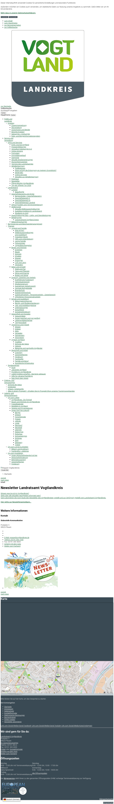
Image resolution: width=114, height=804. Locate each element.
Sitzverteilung (16, 127)
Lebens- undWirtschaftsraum (10, 394)
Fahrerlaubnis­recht (22, 282)
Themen (11, 226)
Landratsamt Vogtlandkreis (11, 736)
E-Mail (3, 749)
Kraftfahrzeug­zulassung (24, 280)
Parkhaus (15, 179)
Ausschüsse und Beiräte (20, 130)
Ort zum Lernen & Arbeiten (18, 447)
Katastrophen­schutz (23, 292)
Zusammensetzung (19, 125)
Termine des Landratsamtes (22, 164)
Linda (17, 423)
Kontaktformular (10, 713)
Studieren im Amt (21, 213)
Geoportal (15, 157)
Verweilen (18, 333)
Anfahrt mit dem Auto (12, 544)
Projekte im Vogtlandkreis (21, 372)
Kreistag (11, 123)
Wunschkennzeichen (19, 162)
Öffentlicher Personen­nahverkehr (27, 297)
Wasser (18, 258)
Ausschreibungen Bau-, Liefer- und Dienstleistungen (31, 215)
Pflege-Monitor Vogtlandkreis (22, 183)
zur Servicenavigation (12, 25)
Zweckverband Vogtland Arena (27, 220)
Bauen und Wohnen (19, 247)
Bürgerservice (9, 778)
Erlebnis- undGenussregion (9, 381)
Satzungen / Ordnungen (20, 134)
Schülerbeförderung (22, 312)
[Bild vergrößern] (31, 588)
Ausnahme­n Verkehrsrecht (25, 286)
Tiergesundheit (20, 322)
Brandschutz (20, 290)
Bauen (17, 252)
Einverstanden (13, 17)
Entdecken (12, 387)
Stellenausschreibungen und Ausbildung (24, 233)
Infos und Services (15, 142)
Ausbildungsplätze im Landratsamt (28, 211)
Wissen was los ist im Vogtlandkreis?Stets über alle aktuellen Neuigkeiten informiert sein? (21, 494)
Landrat (14, 190)
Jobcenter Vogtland (18, 370)
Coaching (18, 352)
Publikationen (20, 168)
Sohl (16, 440)
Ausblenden (4, 17)
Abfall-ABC (19, 172)
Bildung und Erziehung (20, 449)
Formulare (15, 153)
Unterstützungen (21, 307)
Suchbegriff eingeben (9, 110)
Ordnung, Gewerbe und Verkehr (23, 277)
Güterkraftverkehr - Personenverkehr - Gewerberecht (35, 295)
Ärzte (13, 367)
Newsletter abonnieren (13, 722)
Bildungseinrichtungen (23, 301)
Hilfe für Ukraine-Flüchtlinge (22, 376)
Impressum (8, 709)
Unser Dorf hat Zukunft (20, 410)
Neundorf (18, 425)
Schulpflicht (19, 310)
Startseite (8, 474)
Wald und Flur (20, 269)
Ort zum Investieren (15, 453)
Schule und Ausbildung (20, 299)
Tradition (18, 342)
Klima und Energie (22, 273)
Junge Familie (20, 241)
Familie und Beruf (21, 361)
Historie (18, 346)
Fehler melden (9, 719)
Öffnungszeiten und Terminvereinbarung (27, 205)
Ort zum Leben (13, 397)
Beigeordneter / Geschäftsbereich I (28, 196)
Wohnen (18, 254)
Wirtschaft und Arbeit (19, 350)
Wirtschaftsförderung (19, 457)
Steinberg (18, 442)
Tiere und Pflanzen (22, 271)
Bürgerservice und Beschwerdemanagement (25, 224)
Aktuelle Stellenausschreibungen (27, 209)
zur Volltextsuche (10, 27)
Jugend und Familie (19, 228)
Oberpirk (18, 430)
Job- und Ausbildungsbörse (25, 305)
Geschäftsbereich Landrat (25, 202)
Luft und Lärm (20, 262)
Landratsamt (13, 187)
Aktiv (17, 331)
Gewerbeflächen (21, 355)
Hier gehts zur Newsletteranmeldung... (16, 502)
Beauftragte (19, 192)
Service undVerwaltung (8, 139)
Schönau (18, 438)
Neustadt (18, 427)
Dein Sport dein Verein (19, 378)
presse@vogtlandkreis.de (16, 537)
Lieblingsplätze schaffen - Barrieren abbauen (28, 374)
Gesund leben (20, 316)
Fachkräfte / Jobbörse (20, 451)
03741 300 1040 (13, 540)
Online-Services (21, 175)
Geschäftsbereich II (22, 198)
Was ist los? (19, 230)
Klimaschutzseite (106, 799)
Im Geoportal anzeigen (9, 743)
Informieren (19, 337)
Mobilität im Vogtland (19, 406)
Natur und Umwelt (18, 267)
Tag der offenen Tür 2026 (21, 185)
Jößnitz (18, 421)
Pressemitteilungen (18, 147)
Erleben (18, 329)
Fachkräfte (19, 359)
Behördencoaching (18, 460)
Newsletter (15, 181)
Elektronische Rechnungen (14, 715)
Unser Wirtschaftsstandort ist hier (24, 455)
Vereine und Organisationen (22, 408)
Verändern (19, 265)
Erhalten (18, 256)
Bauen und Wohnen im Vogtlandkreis (25, 402)
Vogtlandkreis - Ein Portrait (21, 400)
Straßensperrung (21, 284)
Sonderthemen (13, 365)
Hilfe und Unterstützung (24, 239)
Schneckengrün (21, 436)
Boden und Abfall (21, 275)
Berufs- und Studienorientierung (27, 303)
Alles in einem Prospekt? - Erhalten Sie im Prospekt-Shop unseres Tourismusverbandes (41, 391)
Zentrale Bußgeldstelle (23, 288)
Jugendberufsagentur (23, 245)
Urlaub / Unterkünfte (16, 389)
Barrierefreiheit (10, 717)
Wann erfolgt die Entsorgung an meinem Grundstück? (35, 170)
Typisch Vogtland (18, 340)
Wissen (18, 327)
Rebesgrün (19, 432)
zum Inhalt (8, 21)
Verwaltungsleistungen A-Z (21, 149)
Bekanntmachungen (19, 222)
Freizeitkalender (17, 404)
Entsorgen (19, 260)
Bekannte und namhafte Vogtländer (28, 348)
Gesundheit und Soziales (20, 314)
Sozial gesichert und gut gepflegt (27, 318)
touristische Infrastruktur (24, 363)
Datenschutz (9, 711)
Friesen (18, 419)
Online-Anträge (17, 151)
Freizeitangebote (21, 237)
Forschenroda (20, 417)
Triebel (17, 445)
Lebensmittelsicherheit (23, 320)
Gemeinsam (19, 335)
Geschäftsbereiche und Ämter (22, 194)
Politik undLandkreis (8, 120)
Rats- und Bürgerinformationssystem (25, 136)
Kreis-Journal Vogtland (20, 145)
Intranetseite (108, 803)
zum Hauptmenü (10, 23)
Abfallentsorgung (18, 166)
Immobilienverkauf (18, 155)
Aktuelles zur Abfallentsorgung (26, 177)
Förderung (19, 357)
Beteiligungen (16, 217)
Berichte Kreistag (17, 132)
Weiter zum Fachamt (12, 546)
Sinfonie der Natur (22, 344)
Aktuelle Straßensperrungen (22, 160)
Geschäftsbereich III (22, 200)
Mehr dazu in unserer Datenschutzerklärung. (18, 13)
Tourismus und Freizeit (20, 325)
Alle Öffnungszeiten (39, 773)
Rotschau (18, 434)
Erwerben (18, 250)
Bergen (17, 412)
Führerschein (20, 243)
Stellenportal (16, 207)
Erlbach (18, 415)
